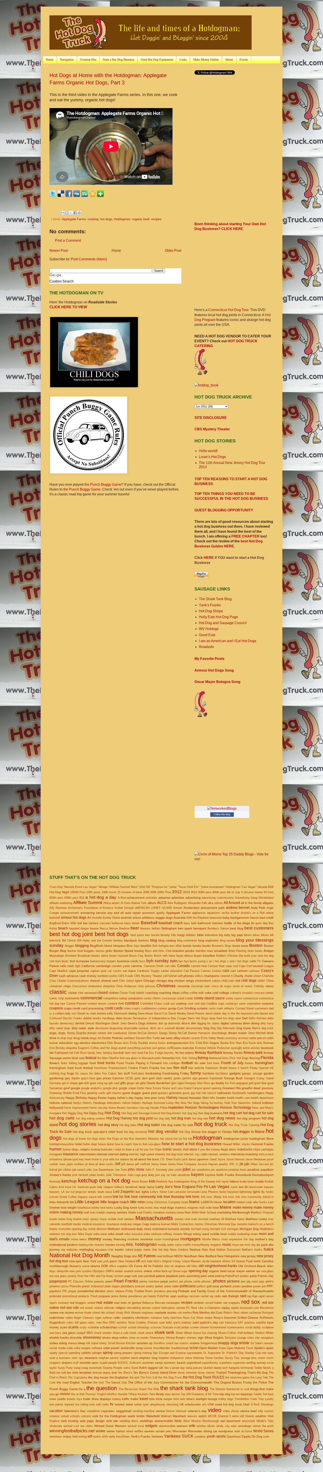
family (91, 1052)
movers (99, 1244)
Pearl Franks (126, 1281)
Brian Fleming (237, 950)
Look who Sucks (256, 1202)
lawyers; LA (57, 1191)
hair (204, 1093)
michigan (232, 1229)
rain (224, 1296)
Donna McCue (137, 1033)
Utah (246, 1404)
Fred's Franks (149, 1068)
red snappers (231, 1302)
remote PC (183, 1307)
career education (171, 970)
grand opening (212, 1088)
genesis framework (210, 1078)
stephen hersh (129, 1358)
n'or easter (116, 1249)
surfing (251, 1362)
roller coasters (124, 1317)
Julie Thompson (116, 1175)
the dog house (98, 1377)
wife (192, 1426)
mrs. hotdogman (141, 1244)
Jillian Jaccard (259, 1164)
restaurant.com (249, 1307)
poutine (247, 1286)
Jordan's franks (60, 1175)
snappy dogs (228, 1343)
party (253, 1276)
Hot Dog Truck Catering (244, 1125)
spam (270, 1348)
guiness (163, 1093)
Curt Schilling (186, 1008)
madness (181, 1207)
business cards (127, 961)
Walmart (166, 1416)
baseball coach (171, 923)
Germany (55, 1083)
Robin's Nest (231, 1312)
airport (116, 903)
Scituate (167, 1327)
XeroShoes (123, 1436)
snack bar (172, 1343)
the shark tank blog (184, 1388)
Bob (155, 945)
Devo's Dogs (136, 1023)
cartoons (254, 970)
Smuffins (159, 1343)
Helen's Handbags (94, 1102)
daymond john (250, 1013)
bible (200, 935)
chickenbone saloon (207, 980)
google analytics (91, 1088)
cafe (63, 966)
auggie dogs (163, 917)
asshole (126, 917)
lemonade (193, 1191)
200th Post (164, 892)
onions (138, 1271)
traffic (125, 1399)
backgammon (239, 917)
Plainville (75, 1286)
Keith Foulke (225, 1175)
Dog (206, 1028)
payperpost (58, 1281)
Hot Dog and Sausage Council (223, 623)
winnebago (244, 1426)
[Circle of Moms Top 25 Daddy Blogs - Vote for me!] (234, 859)
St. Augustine (212, 1352)
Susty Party (65, 1367)
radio (218, 1296)
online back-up (162, 1271)
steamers (90, 1358)
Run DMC (109, 1322)
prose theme (119, 1296)
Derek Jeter (118, 1023)
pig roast (252, 1281)
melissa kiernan (160, 1224)
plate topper (112, 1286)
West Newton (192, 1421)
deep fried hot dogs (221, 1018)
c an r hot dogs (216, 961)
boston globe (104, 950)
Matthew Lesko (256, 1219)
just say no (162, 1175)
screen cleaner (199, 1327)
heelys (77, 1102)
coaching (151, 992)
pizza (65, 1286)
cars (226, 970)
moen (254, 1234)
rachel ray (207, 1296)
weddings (146, 1421)
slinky (103, 1343)
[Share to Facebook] (75, 213)
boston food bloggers (81, 950)
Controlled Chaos (151, 1003)
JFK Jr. (233, 1164)
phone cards (192, 1281)
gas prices (103, 1078)
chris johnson (146, 986)
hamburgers (255, 1093)
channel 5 (226, 976)
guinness (175, 1093)
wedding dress (129, 1421)
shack (98, 1332)
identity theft (181, 1149)
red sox (250, 1302)
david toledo (213, 1013)
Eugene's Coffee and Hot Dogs (98, 1048)
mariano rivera (175, 1212)
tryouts (69, 1404)
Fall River (80, 1052)
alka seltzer (215, 903)
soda (70, 1348)
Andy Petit (258, 907)
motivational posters (63, 1244)
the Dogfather (119, 1377)
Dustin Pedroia (112, 1038)
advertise (177, 897)
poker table (171, 1286)
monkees (133, 1239)
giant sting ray (99, 1083)
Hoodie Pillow (158, 1107)
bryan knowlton (204, 955)
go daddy (217, 1083)
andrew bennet (238, 907)
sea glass (68, 1332)
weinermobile (163, 1421)
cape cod (232, 966)
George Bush (233, 1078)
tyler (146, 1404)
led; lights (142, 1191)
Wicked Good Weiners (110, 1426)
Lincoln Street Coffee (63, 1197)
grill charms (113, 1093)
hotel (78, 1144)
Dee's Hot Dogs (198, 1018)
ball (80, 923)
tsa (77, 1404)
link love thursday (171, 1197)
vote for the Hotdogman (109, 1416)
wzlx (112, 1436)
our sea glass (265, 1271)
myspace (101, 1249)
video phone (231, 1411)
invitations (55, 1159)
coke (208, 992)
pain (140, 1276)
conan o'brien (152, 998)
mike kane (100, 1234)
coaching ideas (169, 992)
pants (182, 1276)
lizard (184, 1202)
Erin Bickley (57, 1048)
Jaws (62, 1164)
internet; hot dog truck (169, 1154)
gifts (123, 1083)
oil (172, 1266)
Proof (94, 1296)
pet (181, 1281)
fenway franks (233, 1052)
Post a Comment (68, 240)
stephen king (148, 1358)
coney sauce (234, 998)
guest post (149, 1093)
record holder (213, 1302)
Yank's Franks (210, 605)
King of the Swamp (203, 1181)
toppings (246, 1394)
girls (143, 1083)
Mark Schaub (208, 1212)
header (221, 1097)
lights (256, 1191)
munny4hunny (200, 1244)
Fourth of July (232, 1063)
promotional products (75, 1296)
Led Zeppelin (123, 1191)
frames (249, 1063)
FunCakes (137, 1073)
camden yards (121, 966)
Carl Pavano (192, 970)
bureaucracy (98, 961)
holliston (268, 1102)
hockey (218, 1102)
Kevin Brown (140, 1181)
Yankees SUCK (179, 1436)
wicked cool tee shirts (78, 1426)
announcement (69, 912)
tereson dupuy (102, 1372)
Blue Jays (133, 945)
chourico (109, 986)
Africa (107, 903)
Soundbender (161, 1348)
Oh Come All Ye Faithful (146, 1266)
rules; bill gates (77, 1322)
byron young (197, 961)
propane (104, 1296)
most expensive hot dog (237, 1239)
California (88, 966)
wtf (89, 1436)
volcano (86, 1416)
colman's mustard (241, 992)
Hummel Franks (262, 1144)
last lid (243, 1187)
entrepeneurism (178, 1043)
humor (55, 1149)
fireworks (168, 1058)
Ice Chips (156, 1149)
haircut (211, 1093)
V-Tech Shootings (262, 1404)
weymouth (248, 1421)
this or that (77, 1394)
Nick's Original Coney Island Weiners (177, 1261)
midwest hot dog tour (63, 1234)
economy (231, 1038)
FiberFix (114, 1058)
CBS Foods (125, 976)
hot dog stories (77, 1124)
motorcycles (86, 1244)
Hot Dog (112, 1112)
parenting (193, 1276)
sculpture (268, 1327)
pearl (109, 1281)
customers (261, 1008)
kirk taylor (222, 1181)
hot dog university (135, 1131)
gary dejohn (72, 1078)
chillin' (261, 980)
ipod (75, 1159)
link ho (118, 1197)
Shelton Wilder (264, 1332)
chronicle (183, 986)
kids (152, 1181)
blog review (227, 940)
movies (110, 1244)
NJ (233, 1261)
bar (85, 923)
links (52, 1202)
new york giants (107, 1261)
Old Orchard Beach (252, 1266)
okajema (179, 1266)
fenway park (253, 1052)
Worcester (179, 1431)
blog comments (187, 940)
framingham (264, 1063)
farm (128, 1052)
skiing (63, 1343)
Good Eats (207, 635)
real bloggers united (82, 1302)
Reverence (267, 1307)
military (167, 1234)
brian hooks (255, 950)
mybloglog (86, 1249)
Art (89, 917)
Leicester (180, 1191)
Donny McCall (178, 1033)
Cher (122, 980)
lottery (95, 1207)
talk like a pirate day (172, 1367)
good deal (260, 1083)
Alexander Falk (197, 903)
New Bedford (207, 1256)
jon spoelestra (201, 1169)
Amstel (177, 907)
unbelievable (193, 1404)
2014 (194, 892)
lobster (218, 1202)
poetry (150, 1286)
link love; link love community (242, 1197)
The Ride (153, 1389)
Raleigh (233, 1296)
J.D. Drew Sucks (170, 1159)
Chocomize (79, 986)
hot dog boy (190, 1113)
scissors (156, 1327)
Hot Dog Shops (211, 611)
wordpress (225, 1431)
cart (233, 970)
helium (126, 1102)
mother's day (264, 1239)
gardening (56, 1078)
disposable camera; (136, 1028)
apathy (160, 912)
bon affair (176, 945)
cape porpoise (79, 970)
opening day (198, 1271)
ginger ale (133, 1083)
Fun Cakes (109, 1073)
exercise (188, 1048)
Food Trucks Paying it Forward (139, 1063)
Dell (244, 1018)
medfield (66, 1224)
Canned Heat (216, 966)
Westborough (210, 1421)
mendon (242, 1224)
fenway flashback (208, 1052)
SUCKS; (123, 1362)
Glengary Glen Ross (197, 1083)
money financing (114, 1239)
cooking (93, 219)
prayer (72, 1291)
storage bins (249, 1358)
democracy (67, 1023)
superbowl (194, 1362)
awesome (216, 917)
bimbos (118, 940)
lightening (246, 1191)
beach (63, 928)
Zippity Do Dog (251, 1436)
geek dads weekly (160, 1078)
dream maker (237, 1033)
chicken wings (184, 980)
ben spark (185, 928)
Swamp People (112, 1367)
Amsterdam (191, 907)
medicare (126, 1224)
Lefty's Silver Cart (161, 1191)
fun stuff (124, 1073)
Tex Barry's (125, 1372)
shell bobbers (245, 1332)
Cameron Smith (154, 966)
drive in (54, 1038)
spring (108, 1352)
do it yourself (166, 1028)
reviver (79, 1312)
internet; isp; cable (195, 1154)
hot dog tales (128, 1125)
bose (244, 945)
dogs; (53, 1033)
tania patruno (194, 1367)
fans (99, 1052)
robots (245, 1312)
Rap (254, 1296)
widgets (151, 1426)
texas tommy (206, 1372)
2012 (177, 891)
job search (79, 1169)
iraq (81, 1159)
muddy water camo (170, 1244)
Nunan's (75, 1266)
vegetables (108, 1411)
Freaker (133, 1068)
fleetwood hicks (219, 1058)
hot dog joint (142, 1118)
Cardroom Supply (148, 970)
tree (152, 1399)
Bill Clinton (69, 940)
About (229, 59)
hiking (204, 1102)
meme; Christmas (206, 1224)
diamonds (174, 1023)
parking (219, 1276)
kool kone (65, 1187)
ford (209, 1063)
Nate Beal (208, 1249)
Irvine (95, 1159)
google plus (110, 1088)
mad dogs (167, 1207)
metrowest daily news (136, 1229)
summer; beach (175, 1362)
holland (256, 1102)
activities (151, 897)
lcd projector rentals (83, 1191)
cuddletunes (149, 1008)
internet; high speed (141, 1154)
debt (119, 1018)
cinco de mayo (221, 986)
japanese (203, 1159)
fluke (64, 1063)
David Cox (160, 1013)
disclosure (101, 1028)
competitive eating (115, 998)
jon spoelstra (219, 1169)
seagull (80, 1332)
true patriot (56, 1404)
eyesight (236, 1048)
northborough (58, 1266)
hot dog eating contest (90, 1118)
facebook (267, 1048)
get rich (84, 1083)
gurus (186, 1093)
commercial (91, 998)
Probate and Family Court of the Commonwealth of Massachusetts (226, 1291)
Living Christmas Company (163, 1202)
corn (242, 1003)
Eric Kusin (249, 1043)
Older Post (173, 250)
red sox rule (69, 1307)
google (75, 1088)
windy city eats (226, 1426)
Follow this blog (222, 814)
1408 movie (109, 892)
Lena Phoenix (209, 1191)
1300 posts (93, 892)
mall (86, 1212)
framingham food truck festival (71, 1068)
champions (211, 976)
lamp (142, 1187)
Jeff (117, 1164)
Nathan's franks (252, 1249)
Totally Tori (260, 1394)
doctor (180, 1028)
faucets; (169, 1052)
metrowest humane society (171, 1229)
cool (190, 1003)
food (93, 1063)
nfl (138, 1261)
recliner (199, 1302)
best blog (236, 928)
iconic (167, 1149)
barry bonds (132, 923)
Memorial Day (227, 1224)
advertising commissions (218, 897)
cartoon (242, 970)
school (122, 1327)
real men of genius (127, 1302)
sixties (53, 1343)
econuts (243, 1038)
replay (225, 1307)
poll (209, 1286)
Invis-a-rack (266, 1154)
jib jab (244, 1164)
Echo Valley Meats (213, 1038)
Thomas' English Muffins (101, 1394)
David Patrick (195, 1013)
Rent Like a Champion (205, 1307)
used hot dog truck (228, 1404)
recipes (156, 219)
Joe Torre (121, 1169)
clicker (72, 992)
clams (269, 986)
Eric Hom (236, 1043)
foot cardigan (171, 1063)
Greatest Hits (88, 59)
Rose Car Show (193, 1317)
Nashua (195, 1249)
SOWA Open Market (203, 1348)
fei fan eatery (184, 1052)
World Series (263, 1431)
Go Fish (230, 1083)
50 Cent (269, 892)
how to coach (123, 1144)
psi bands (149, 1296)
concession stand (173, 998)
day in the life (231, 1013)
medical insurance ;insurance (100, 1224)
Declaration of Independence (151, 1018)
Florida (267, 1057)
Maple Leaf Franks (140, 1212)
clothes (114, 992)
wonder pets (163, 1431)
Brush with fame (164, 955)
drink (270, 1033)
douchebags (219, 1033)
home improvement (76, 1107)
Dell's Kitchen (257, 1018)
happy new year (145, 1097)
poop (216, 1286)
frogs (70, 1073)
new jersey (248, 1256)
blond (108, 945)
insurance (70, 1154)
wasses (192, 1416)
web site (112, 1421)
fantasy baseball (113, 1052)
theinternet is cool (237, 1389)
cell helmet (170, 976)
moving (120, 1244)
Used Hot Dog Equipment (157, 59)
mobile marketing (239, 1234)
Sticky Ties (232, 1358)
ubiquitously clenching (164, 1404)
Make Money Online (206, 59)
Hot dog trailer (149, 1125)
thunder (122, 1394)
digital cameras (231, 1023)
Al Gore (125, 903)
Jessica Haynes (207, 1164)
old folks (192, 1266)
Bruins (149, 955)
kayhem (210, 1175)
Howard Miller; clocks (236, 1144)
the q (82, 1389)
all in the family (251, 903)
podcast (140, 1286)
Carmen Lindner (211, 970)
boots (236, 945)
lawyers (269, 1187)
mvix (247, 1244)
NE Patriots (147, 1256)
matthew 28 (216, 1219)
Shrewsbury (157, 1337)
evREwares (174, 1048)
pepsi (164, 1281)
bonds (187, 945)
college (224, 992)
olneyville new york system (74, 1271)
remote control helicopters (158, 1307)
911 (81, 897)
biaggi (181, 935)
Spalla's (259, 1348)
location (229, 1202)
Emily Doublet (139, 1043)
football (187, 1063)
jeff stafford (142, 1164)
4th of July (233, 892)
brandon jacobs (183, 950)
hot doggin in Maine (249, 1131)
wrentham (55, 1436)
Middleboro (267, 1229)
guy (193, 1093)
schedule (93, 1327)
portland (225, 1286)
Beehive (124, 928)
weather (261, 1416)
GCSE (129, 1078)
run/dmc (122, 1322)
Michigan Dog (249, 1229)
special (62, 1352)
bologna (164, 945)
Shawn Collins (227, 1332)
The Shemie (217, 1389)
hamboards (239, 1093)
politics (201, 1286)
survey (261, 1362)
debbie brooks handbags (99, 1018)
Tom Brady (156, 1394)
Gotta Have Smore (149, 1088)
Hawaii (183, 1097)
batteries (217, 923)
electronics (98, 1043)
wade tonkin (136, 1416)
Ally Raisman (58, 907)
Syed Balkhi (139, 1367)
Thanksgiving (237, 1372)
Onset (176, 1271)
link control (105, 1197)
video (214, 1410)
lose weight (68, 1207)
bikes (256, 935)
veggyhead (123, 1411)
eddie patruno (258, 1038)
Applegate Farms (74, 219)
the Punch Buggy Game (103, 484)
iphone (67, 1159)
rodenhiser (56, 1317)
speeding (74, 1352)
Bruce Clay (136, 955)
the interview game (237, 1377)
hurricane (107, 1149)
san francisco (228, 1322)
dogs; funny (66, 1033)
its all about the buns (144, 1159)
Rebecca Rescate (153, 1302)
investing (251, 1154)
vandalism (93, 1411)
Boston (256, 945)
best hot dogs (112, 934)
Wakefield (153, 1416)
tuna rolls (95, 1404)
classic (58, 992)
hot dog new (200, 1118)
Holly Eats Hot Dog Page (218, 617)
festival (90, 1058)
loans (194, 1201)
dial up (162, 1023)
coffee (185, 992)
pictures (233, 1281)
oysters (119, 1276)
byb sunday (157, 960)
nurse (85, 1266)
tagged (153, 1367)
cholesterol (95, 986)
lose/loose (84, 1207)
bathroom (204, 923)
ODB (104, 1266)
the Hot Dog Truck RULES (203, 1377)
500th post (56, 897)
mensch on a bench (261, 1224)
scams (73, 1327)
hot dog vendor (163, 1131)
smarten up (144, 1343)
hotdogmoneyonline (61, 1144)
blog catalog (167, 940)
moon (157, 1239)
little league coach (114, 1202)
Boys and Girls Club (158, 950)
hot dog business (210, 1113)
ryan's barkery (182, 1322)
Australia (179, 917)
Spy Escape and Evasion (169, 1352)
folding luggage (78, 1063)
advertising (193, 897)
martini (77, 1219)
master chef (182, 1219)
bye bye (183, 961)
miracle (177, 1234)
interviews (238, 1154)
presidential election (92, 1291)
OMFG (110, 1271)
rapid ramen (266, 1296)
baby (226, 917)
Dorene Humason (199, 1033)
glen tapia (177, 1083)
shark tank (164, 1332)
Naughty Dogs (121, 1256)
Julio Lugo (134, 1175)
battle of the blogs (237, 923)
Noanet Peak (244, 1261)
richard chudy (114, 1312)
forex (216, 1063)
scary (83, 1327)
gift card (114, 1083)
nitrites (226, 1261)
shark (132, 1332)
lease (108, 1191)
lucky (109, 1207)
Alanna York (139, 903)
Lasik (234, 1187)
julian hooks (97, 1175)
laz (68, 1191)
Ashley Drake (111, 917)
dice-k (185, 1023)
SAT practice (246, 1322)
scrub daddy (253, 1327)
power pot (259, 1286)
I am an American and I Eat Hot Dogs (227, 641)
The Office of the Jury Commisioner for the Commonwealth (170, 1382)
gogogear (242, 1083)
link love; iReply (211, 1197)
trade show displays (97, 1399)
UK (182, 1404)
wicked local (136, 1426)
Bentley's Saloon (218, 928)
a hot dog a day (100, 897)
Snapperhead (208, 1343)
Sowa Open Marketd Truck (236, 1348)
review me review (61, 1312)
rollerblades (142, 1317)
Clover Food (127, 992)
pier (243, 1281)
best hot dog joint (71, 934)
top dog (225, 1394)
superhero (225, 1362)
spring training (143, 1352)
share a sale (121, 1332)
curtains (202, 1008)
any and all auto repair (124, 912)
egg (76, 1043)
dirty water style (83, 1028)
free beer (166, 1068)
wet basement (230, 1421)
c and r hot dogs (237, 961)
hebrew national (60, 1102)
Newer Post (58, 250)
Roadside (206, 647)
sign (200, 1337)
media (77, 1224)
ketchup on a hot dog (104, 1180)
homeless (133, 1107)
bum (58, 961)
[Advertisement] (231, 113)
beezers (145, 928)
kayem (197, 1174)
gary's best (88, 1078)
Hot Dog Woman (190, 1131)
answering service (93, 912)
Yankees (157, 1436)
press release (115, 1291)
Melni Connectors (182, 1224)
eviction (146, 1048)
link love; (193, 1197)
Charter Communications (73, 980)
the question (101, 1388)
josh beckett (80, 1175)
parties (244, 1276)
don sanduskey (117, 1033)
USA (211, 1404)
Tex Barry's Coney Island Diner (155, 1372)
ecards (195, 1038)
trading (116, 1399)
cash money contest (93, 976)
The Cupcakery (77, 1377)
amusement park (213, 907)
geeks (177, 1078)
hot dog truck (210, 1124)
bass (187, 923)
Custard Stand (244, 1008)
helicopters (114, 1102)
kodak (260, 1181)
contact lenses (96, 1003)
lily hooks (267, 1191)
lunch (133, 1207)
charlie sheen (252, 976)
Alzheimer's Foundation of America (90, 907)
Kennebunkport (263, 1175)
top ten (235, 1394)
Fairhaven (61, 1052)
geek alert (140, 1078)
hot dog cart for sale (258, 1113)
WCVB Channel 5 (219, 1416)
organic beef (140, 219)
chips (67, 986)
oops (184, 1271)
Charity (238, 976)
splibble (86, 1352)
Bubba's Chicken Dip (229, 955)
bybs (174, 961)
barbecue (117, 923)
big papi (237, 935)
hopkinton (176, 1107)
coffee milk (197, 992)
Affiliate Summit (87, 902)
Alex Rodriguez (177, 903)
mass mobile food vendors (117, 1219)
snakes (195, 1343)
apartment (148, 912)
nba (134, 1256)
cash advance (68, 976)
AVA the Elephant (197, 917)
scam (63, 1327)
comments (72, 998)
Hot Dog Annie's (171, 1113)
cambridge (103, 966)
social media (57, 1348)
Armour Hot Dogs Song (214, 670)
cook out (169, 1003)
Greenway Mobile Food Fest (67, 1093)
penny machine (149, 1281)
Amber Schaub (124, 907)
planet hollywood (92, 1286)
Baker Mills (69, 923)
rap (249, 1296)
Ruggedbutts (57, 1322)
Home (49, 59)
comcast (259, 992)
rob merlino (185, 1312)
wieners (182, 1426)
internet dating (118, 1154)
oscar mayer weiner (241, 1271)
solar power (111, 1348)
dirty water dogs (59, 1028)
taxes (217, 1367)
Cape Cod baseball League (256, 966)
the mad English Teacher (74, 1382)
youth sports (216, 1436)
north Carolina (264, 1261)
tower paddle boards (62, 1399)
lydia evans (145, 1207)
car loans (129, 970)
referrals (109, 1307)
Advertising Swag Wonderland (254, 897)
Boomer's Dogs (221, 945)
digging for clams (208, 1023)
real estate (104, 1302)
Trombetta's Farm (245, 1399)
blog (153, 940)
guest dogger (131, 1093)
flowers (54, 1063)
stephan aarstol (108, 1358)
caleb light (73, 966)
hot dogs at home (74, 1138)
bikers (248, 935)
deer (238, 1018)
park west (207, 1276)
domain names (96, 1033)
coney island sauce (209, 998)
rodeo (69, 1317)
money (94, 1239)
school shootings (139, 1327)
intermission (87, 1154)
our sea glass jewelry (62, 1276)
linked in (268, 1197)
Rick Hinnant (132, 1312)
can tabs (170, 966)
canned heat (199, 966)
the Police (260, 1382)
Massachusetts (154, 1218)
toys (79, 1399)
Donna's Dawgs (157, 1033)
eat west (166, 1038)
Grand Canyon (193, 1088)
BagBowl (55, 923)
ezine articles (251, 1048)
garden (269, 1073)
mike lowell (115, 1234)
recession (173, 1302)
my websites (69, 1249)
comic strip (56, 998)
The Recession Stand (133, 1389)
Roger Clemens (84, 1317)
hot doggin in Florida (217, 1131)
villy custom (266, 1411)
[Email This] (62, 213)
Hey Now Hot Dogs (187, 1102)
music (226, 1244)
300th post (204, 892)
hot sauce (166, 1138)
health (231, 1097)
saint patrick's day (205, 1322)
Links (183, 59)
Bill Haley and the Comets (94, 940)
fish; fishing (189, 1058)
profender (55, 1296)
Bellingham (169, 928)
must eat (237, 1244)
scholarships (108, 1327)
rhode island (92, 1312)
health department (262, 1097)
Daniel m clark (86, 1013)
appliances (199, 912)
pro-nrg (172, 1291)
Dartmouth (120, 1013)
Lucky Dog (121, 1207)
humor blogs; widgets (76, 1149)
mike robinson (153, 1234)
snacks (184, 1343)
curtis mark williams (221, 1008)
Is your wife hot (109, 1159)
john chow (136, 1169)
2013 (186, 892)
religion (121, 1307)
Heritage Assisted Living (157, 1102)
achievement (136, 897)
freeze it (234, 1068)
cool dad (199, 1003)
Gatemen (118, 1078)
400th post (219, 892)
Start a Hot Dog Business (118, 59)
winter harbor (116, 1431)
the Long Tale (259, 1377)
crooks (136, 1008)
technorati (247, 1367)
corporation (254, 1003)
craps (68, 1008)
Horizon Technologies (202, 1107)
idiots (193, 1149)
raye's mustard (58, 1302)
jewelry (223, 1164)
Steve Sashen (214, 1358)
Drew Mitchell (257, 1033)
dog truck (267, 1028)
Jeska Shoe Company (182, 1164)
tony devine (172, 1394)
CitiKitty (259, 986)
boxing (139, 950)
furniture (208, 1073)
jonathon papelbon (260, 1169)
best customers (259, 928)
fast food (137, 1052)
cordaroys (231, 1003)
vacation (56, 1411)
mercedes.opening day (72, 1229)
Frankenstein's (118, 1068)
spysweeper (194, 1352)
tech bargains (231, 1367)
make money (243, 1207)
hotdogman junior (236, 1138)
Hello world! (208, 451)
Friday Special (259, 1068)
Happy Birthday (76, 1097)
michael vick (218, 1229)
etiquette (71, 1048)
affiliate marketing (60, 903)
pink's (270, 1281)
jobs (89, 1169)
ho (211, 1102)
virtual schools (70, 1416)
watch (202, 1416)
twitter (138, 1404)
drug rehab (81, 1038)
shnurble (76, 1337)
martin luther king (60, 1219)
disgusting (115, 1028)
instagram (55, 1154)
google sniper (127, 1088)
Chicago (149, 980)
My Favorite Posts (209, 659)
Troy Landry (266, 1399)
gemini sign (189, 1078)
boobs (197, 945)
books (206, 945)
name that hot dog (155, 1249)
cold (215, 992)
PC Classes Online (80, 1281)
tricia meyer (164, 1399)
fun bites (95, 1073)
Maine (225, 1207)
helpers (136, 1102)
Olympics (99, 1271)
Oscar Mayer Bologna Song (217, 682)
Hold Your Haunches (237, 1102)
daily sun (70, 1013)
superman (239, 1362)
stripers (67, 1362)
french (245, 1068)
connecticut (250, 998)
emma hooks (157, 1043)
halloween (224, 1093)
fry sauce (81, 1073)
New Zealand (126, 1261)
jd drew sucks (105, 1164)
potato (237, 1286)
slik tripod (92, 1343)
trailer (134, 1399)
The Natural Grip (116, 1382)
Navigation (67, 59)
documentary (194, 1028)
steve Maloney (194, 1358)
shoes (106, 1337)
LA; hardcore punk (84, 1187)
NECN (178, 1256)
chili (237, 980)
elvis (126, 1043)
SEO (89, 1332)
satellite (261, 1322)
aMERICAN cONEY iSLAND (153, 907)
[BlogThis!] (67, 213)
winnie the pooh (263, 1426)
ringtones (147, 1312)
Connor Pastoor (76, 1003)
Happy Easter (97, 1097)
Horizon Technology (235, 1107)
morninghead (171, 1239)
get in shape (70, 1083)
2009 (153, 892)
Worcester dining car (202, 1431)
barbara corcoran (99, 923)
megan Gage (141, 1224)
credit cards (114, 1008)
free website (196, 1068)
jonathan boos (238, 1169)
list (72, 1202)
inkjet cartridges (263, 1149)
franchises (100, 1068)
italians (124, 1159)
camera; (137, 966)
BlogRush (96, 945)
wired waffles (134, 1431)
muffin (187, 1244)
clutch (140, 992)
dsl (99, 1038)
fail (51, 1052)
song (139, 1348)
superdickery (210, 1362)
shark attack (145, 1332)
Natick (269, 1249)
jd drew (89, 1164)
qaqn (173, 1296)
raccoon (194, 1296)
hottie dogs (90, 1144)
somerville (128, 1348)
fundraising (153, 1073)
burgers (111, 961)
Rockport (268, 1312)
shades (107, 1332)
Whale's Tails (265, 1421)
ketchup (69, 1181)
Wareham (179, 1416)
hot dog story (108, 1125)
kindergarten (182, 1181)
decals (127, 1018)
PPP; (270, 1286)
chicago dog (164, 980)
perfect (173, 1281)
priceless (159, 1291)
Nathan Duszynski (228, 1249)
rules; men (95, 1322)
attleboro (148, 917)
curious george (167, 1008)
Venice (170, 1411)
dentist (79, 1023)
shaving (212, 1332)
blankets (143, 940)
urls (204, 1404)
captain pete (98, 970)
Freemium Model (216, 1068)
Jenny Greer (159, 1164)
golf (251, 1083)
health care (243, 1097)
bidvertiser (211, 935)
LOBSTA (207, 1202)
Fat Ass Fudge (153, 1052)
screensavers (235, 1327)
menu (53, 1229)
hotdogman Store (261, 1138)
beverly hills (168, 935)
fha (99, 1058)
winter (100, 1431)
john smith (175, 1169)
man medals (97, 1212)
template (85, 1372)
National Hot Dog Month (79, 1255)
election (85, 1043)
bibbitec (191, 935)
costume (268, 1003)
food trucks (106, 1063)
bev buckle (152, 935)
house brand (106, 1144)
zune (266, 1436)
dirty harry (267, 1023)
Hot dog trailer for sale (177, 1125)
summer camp (152, 1362)
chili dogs (248, 980)
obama (95, 1266)
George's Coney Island (259, 1078)
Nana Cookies (179, 1249)
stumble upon (89, 1362)
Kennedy (55, 1181)
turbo (105, 1404)
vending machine (144, 1411)
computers (135, 998)
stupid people (108, 1362)
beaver (94, 928)
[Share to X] (71, 213)
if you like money (209, 1149)
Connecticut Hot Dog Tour (228, 310)
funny (196, 1073)
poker (159, 1286)
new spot (75, 1261)
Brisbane (70, 955)
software (96, 1348)
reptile (235, 1307)
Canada (183, 966)
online (148, 1271)
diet (193, 1023)
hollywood (56, 1107)
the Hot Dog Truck (170, 1377)
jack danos (189, 1159)
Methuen (114, 1229)
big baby (224, 935)
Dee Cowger (178, 1018)
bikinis (265, 935)
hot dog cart (232, 1113)
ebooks (186, 1038)
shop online (120, 1337)
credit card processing (88, 1008)
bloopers (119, 945)
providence (135, 1296)
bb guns (256, 923)
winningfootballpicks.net (71, 1431)
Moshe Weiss (211, 1239)
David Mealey (177, 1013)
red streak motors (91, 1307)
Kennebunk (243, 1175)
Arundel (97, 917)
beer (135, 928)
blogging (82, 945)
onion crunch (124, 1271)
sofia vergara (82, 1348)
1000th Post (77, 892)
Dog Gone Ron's (248, 1028)
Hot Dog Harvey (119, 1118)
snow (244, 1342)
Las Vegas (219, 1186)
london (241, 1202)
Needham (190, 1256)
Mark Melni (192, 1212)
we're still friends (243, 1416)
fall (71, 1052)
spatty (53, 1352)
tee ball (61, 1372)
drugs (93, 1038)
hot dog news (222, 1118)
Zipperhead (234, 1436)
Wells (178, 1421)
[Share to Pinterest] (79, 213)
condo (189, 998)
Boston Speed (123, 950)
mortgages (190, 1239)
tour (271, 1394)
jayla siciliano (75, 1164)
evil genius (159, 1048)
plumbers (127, 1286)
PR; (64, 1291)
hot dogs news (96, 1138)
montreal (146, 1239)
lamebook (131, 1187)
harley (161, 1097)
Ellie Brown (114, 1043)
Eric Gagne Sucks (216, 1043)
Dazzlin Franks (72, 1018)
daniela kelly (105, 1013)
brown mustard (118, 955)
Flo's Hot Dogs (239, 1058)
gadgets (235, 1073)
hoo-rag (144, 1107)
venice (160, 1411)
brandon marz (204, 950)
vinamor (54, 1416)
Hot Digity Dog (93, 1113)
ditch (153, 1028)
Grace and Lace (172, 1088)
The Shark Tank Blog (215, 599)
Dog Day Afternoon (222, 1028)
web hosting (69, 1421)
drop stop (66, 1038)
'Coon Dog (55, 887)
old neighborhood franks (218, 1266)
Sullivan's (135, 1362)
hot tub (187, 1138)
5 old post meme (252, 892)
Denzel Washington (97, 1023)
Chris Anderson (126, 986)
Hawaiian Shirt (199, 1097)
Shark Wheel (184, 1332)
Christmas (166, 985)
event (122, 1048)
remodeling (134, 1307)
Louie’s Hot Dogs (212, 457)
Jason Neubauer (255, 1159)
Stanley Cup (253, 1352)
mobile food (218, 1234)
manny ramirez (116, 1212)
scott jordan (181, 1327)
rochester (255, 1312)
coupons (56, 1008)
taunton (208, 1367)
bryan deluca (184, 955)
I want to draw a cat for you (131, 1149)
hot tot (178, 1138)
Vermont (181, 1411)
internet (102, 1154)
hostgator (55, 1113)
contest (132, 1003)
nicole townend (211, 1261)
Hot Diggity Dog (72, 1113)
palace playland (167, 1276)
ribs (103, 1312)
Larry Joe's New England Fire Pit (182, 1187)
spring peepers (123, 1352)
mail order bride (209, 1207)
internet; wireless (219, 1154)
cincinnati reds (200, 986)
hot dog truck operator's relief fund (98, 1131)
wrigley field (70, 1436)
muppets (215, 1244)
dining (255, 1023)
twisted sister (124, 1404)
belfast (156, 928)
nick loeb (146, 1261)
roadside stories (165, 1312)
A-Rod (122, 897)
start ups (77, 1358)
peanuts (99, 1281)
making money (71, 1212)
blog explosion (208, 940)
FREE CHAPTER (245, 536)
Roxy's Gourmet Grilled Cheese (236, 1317)
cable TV (255, 961)
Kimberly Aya (164, 1181)
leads (101, 1191)
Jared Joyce (217, 1159)
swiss (127, 1367)
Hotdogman (122, 219)
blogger (69, 945)
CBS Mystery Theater (212, 429)
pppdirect (55, 1291)
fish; (178, 1058)
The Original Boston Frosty (233, 1382)
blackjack (130, 940)
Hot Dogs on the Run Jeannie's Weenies (133, 1138)
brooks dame (99, 955)
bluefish (146, 945)
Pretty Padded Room (139, 1291)
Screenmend (218, 1327)
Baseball (149, 922)
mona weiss (79, 1239)
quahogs (183, 1296)
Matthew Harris (235, 1219)
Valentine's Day (75, 1411)
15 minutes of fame (129, 892)
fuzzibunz (222, 1073)
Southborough (180, 1348)
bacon (254, 917)
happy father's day (121, 1097)
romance (156, 1317)
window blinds (206, 1426)
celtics (199, 976)
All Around (232, 903)
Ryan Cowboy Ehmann (143, 1322)
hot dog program (248, 1118)
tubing (84, 1404)
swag (77, 1367)
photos (219, 1281)
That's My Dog (257, 1372)
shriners (192, 1337)
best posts (137, 935)
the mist (98, 1382)
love (102, 1207)
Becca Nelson (109, 928)
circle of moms (243, 986)
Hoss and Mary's (263, 1107)
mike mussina (133, 1234)
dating (132, 1013)
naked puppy (133, 1249)
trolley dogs (225, 1399)
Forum (244, 59)
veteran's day (197, 1411)
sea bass (55, 1332)
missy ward (201, 1234)
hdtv (212, 1097)
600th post (71, 897)
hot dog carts (61, 1118)
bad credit (267, 917)
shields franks (59, 1337)
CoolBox (211, 1003)
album (152, 903)
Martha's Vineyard (262, 1212)
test (114, 1372)
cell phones (186, 976)
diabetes (152, 1023)
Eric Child (196, 1043)
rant (243, 1296)
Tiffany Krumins (138, 1394)
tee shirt (72, 1372)
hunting (95, 1149)
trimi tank (179, 1399)
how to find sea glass (147, 1144)
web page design (92, 1421)
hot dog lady (162, 1118)
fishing (203, 1058)
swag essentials (91, 1367)
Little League (87, 1201)
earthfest (129, 1038)
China (270, 980)
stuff (75, 1362)
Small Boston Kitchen (122, 1343)
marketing (224, 1212)
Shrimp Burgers (176, 1337)
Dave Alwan (145, 1013)
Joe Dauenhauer (103, 1169)
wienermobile (167, 1426)
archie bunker (230, 912)
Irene (87, 1159)
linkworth (63, 1202)
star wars (268, 1352)
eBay (176, 1038)
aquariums (213, 912)
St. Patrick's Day (233, 1352)
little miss (137, 1202)
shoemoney (92, 1337)
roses (208, 1317)
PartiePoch (232, 1276)
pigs (261, 1281)
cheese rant (109, 980)
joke (187, 1169)
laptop (150, 1187)
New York (89, 1261)
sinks (250, 1337)
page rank (131, 1276)
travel (144, 1399)
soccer (269, 1343)
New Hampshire (228, 1256)
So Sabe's (256, 1343)
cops (221, 1003)
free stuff (180, 1068)
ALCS (162, 903)
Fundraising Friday (175, 1073)
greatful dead (251, 1088)
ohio (166, 1266)
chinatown (55, 986)
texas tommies (187, 1372)
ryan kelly (165, 1322)
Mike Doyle (85, 1234)
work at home (243, 1431)
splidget (97, 1352)
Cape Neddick (58, 970)
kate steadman (180, 1175)
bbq (265, 923)
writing (82, 1436)
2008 (146, 892)
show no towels (139, 1337)
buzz (142, 961)
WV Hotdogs (209, 629)
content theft (116, 1003)
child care (227, 980)
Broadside (84, 955)
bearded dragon (79, 928)
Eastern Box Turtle (148, 1038)
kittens (234, 1181)
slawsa (72, 1343)
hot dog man (181, 1118)
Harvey (172, 1097)
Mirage (187, 1234)
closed (102, 992)
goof (67, 1088)
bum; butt (68, 961)
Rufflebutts (267, 1317)
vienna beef (248, 1411)
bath (194, 923)
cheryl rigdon (134, 980)
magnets (192, 1207)
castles (113, 976)
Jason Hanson (235, 1159)
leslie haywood (229, 1191)
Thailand (221, 1372)
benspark (199, 928)
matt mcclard (199, 1219)
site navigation (264, 1337)
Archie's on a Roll (253, 912)
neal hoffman (165, 1256)
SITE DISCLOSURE (210, 418)
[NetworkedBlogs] (222, 808)
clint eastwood (87, 992)
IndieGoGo (244, 1149)
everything (133, 1048)
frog (63, 1073)
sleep (81, 1343)
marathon (159, 1212)
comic (269, 992)
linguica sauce (87, 1197)
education (66, 1043)
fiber (105, 1058)
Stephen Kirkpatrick (171, 1358)
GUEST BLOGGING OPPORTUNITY (223, 510)
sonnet (147, 1348)
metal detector (97, 1229)
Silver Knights (214, 1337)
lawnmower (256, 1187)
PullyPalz (163, 1296)
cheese (95, 980)
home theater (117, 1107)
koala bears (247, 1181)
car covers (115, 970)
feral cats (78, 1058)
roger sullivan (104, 1317)
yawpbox (200, 1436)
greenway (267, 1088)
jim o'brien (64, 1169)
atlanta (136, 917)
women (149, 1431)
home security (99, 1107)
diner (246, 1023)
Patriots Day (266, 1276)
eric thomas (265, 1043)
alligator (268, 903)
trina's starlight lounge (201, 1399)
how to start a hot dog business (191, 1143)
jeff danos (127, 1164)
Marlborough (241, 1212)
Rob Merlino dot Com (207, 1312)
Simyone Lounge (235, 1337)
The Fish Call (148, 1377)
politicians (188, 1286)
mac (156, 1207)
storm (261, 1358)
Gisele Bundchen (158, 1083)
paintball (149, 1276)
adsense (164, 897)
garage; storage (252, 1073)
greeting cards (96, 1093)
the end (134, 1377)
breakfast (220, 950)
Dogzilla (81, 1033)
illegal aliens (228, 1149)
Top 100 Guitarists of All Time (199, 1394)
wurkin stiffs (100, 1436)
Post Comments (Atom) (89, 259)
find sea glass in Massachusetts (140, 1058)
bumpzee (82, 961)
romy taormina (172, 1317)
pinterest (54, 1286)
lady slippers (105, 1187)
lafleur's (119, 1187)
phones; (206, 1281)
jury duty (148, 1175)
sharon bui (199, 1332)
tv (111, 1404)
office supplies (118, 1266)
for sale (199, 1063)
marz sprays (91, 1219)
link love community (140, 1197)
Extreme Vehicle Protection (212, 1048)
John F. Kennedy (156, 1169)
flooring (254, 1058)
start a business (60, 1358)
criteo (127, 1008)
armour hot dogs (73, 917)
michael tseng (200, 1229)
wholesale (55, 1426)
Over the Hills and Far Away (95, 1276)
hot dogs (106, 219)
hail (198, 1093)
